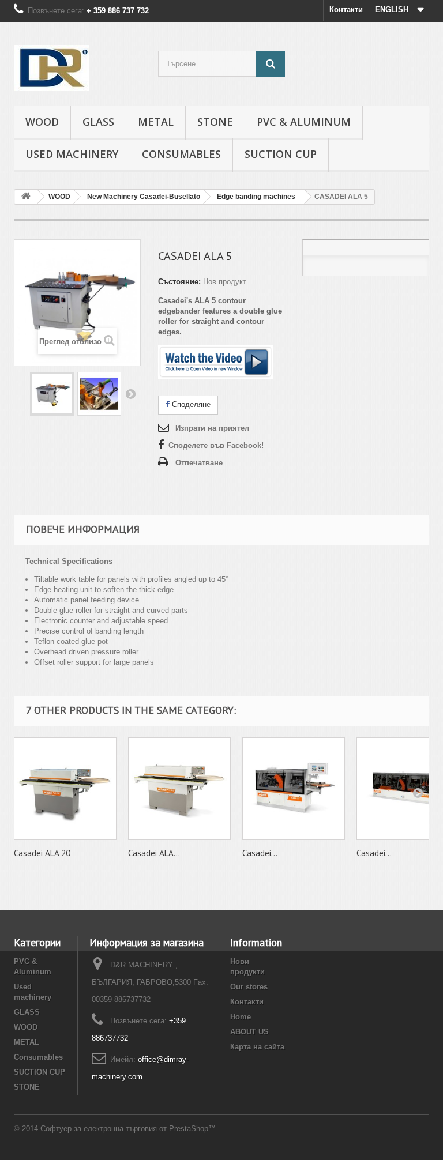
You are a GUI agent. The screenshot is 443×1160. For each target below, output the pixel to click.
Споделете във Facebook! (216, 445)
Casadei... (259, 853)
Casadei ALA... (154, 853)
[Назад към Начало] (26, 197)
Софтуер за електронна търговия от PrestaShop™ (128, 1128)
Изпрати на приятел (212, 428)
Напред (130, 394)
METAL (156, 122)
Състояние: (179, 281)
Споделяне (190, 404)
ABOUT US (249, 1031)
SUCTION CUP (281, 154)
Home (240, 1016)
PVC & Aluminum (304, 122)
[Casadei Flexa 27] (293, 788)
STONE (215, 122)
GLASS (98, 122)
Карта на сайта (257, 1046)
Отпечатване (199, 462)
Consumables (181, 154)
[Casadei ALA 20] (65, 788)
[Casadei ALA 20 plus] (179, 788)
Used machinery (71, 154)
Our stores (249, 986)
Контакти (346, 9)
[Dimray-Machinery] (77, 68)
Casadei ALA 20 (42, 853)
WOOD (42, 122)
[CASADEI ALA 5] (52, 393)
